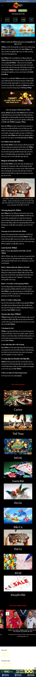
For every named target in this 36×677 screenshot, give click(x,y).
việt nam (25, 78)
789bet (13, 135)
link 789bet (25, 49)
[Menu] (2, 5)
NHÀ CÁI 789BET (9, 122)
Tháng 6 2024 (5, 656)
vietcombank (18, 375)
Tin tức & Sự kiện (6, 666)
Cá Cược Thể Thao (6, 663)
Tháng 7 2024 (5, 653)
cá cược (22, 133)
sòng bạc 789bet (20, 122)
